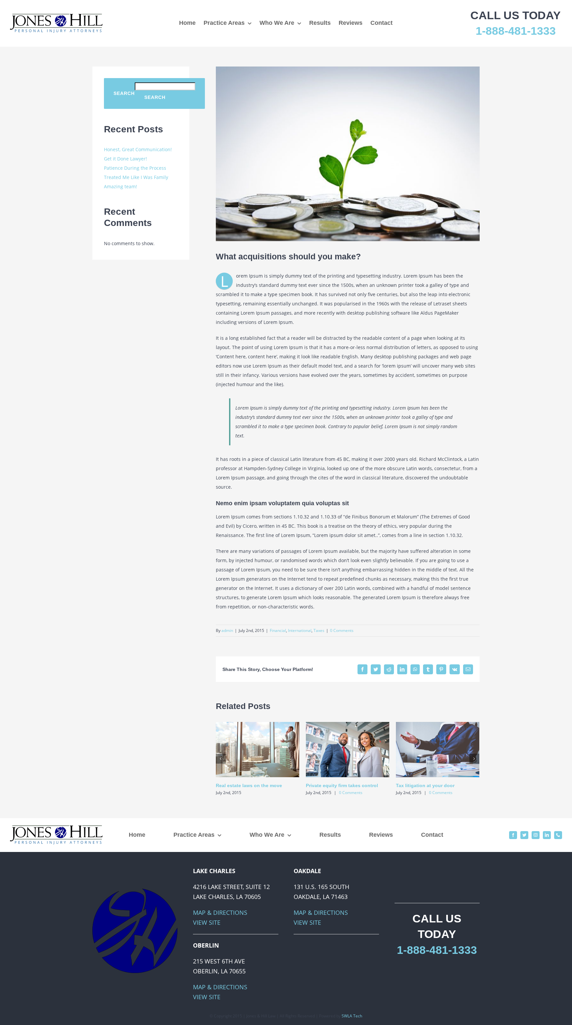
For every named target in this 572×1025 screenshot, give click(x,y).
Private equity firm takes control (342, 785)
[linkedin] (547, 835)
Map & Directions (220, 912)
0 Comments (342, 630)
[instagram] (536, 835)
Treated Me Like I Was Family (136, 177)
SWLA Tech (352, 1016)
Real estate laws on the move (249, 785)
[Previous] (221, 759)
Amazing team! (120, 186)
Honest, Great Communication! (138, 149)
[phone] (558, 835)
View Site (206, 922)
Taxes (318, 630)
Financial (278, 630)
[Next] (474, 759)
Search (124, 93)
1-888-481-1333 (516, 30)
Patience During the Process (135, 168)
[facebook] (513, 835)
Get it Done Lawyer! (125, 159)
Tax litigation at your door (425, 785)
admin (227, 630)
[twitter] (524, 835)
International (299, 630)
